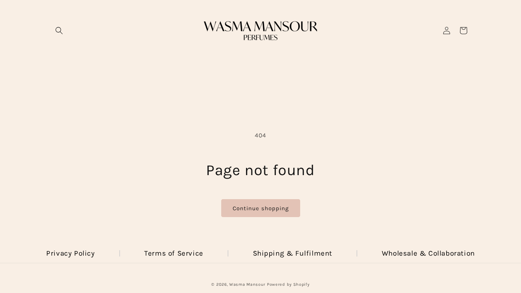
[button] (59, 30)
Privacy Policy (70, 253)
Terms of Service (173, 253)
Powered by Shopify (288, 284)
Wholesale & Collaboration (428, 253)
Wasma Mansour (247, 284)
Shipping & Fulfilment (293, 253)
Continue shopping (261, 208)
